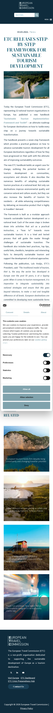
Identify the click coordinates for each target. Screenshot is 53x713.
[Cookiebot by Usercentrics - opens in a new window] (39, 305)
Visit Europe (13, 678)
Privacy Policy (26, 708)
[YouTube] (23, 672)
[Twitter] (11, 672)
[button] (47, 19)
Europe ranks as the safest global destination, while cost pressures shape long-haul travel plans (24, 559)
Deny (26, 405)
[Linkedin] (17, 672)
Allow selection (26, 397)
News (33, 31)
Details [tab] (27, 312)
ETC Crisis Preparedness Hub (21, 681)
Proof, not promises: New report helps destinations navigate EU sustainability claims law (24, 608)
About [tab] (43, 312)
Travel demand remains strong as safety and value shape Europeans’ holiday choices (26, 509)
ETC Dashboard (28, 678)
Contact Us (18, 686)
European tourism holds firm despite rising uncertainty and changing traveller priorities (26, 460)
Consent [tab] (9, 312)
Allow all (26, 389)
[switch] (46, 363)
